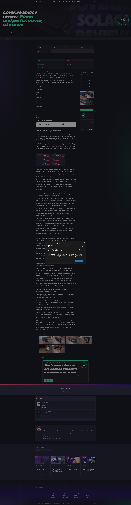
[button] (51, 260)
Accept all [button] (79, 260)
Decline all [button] (69, 260)
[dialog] (65, 252)
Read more (76, 258)
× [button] (84, 242)
